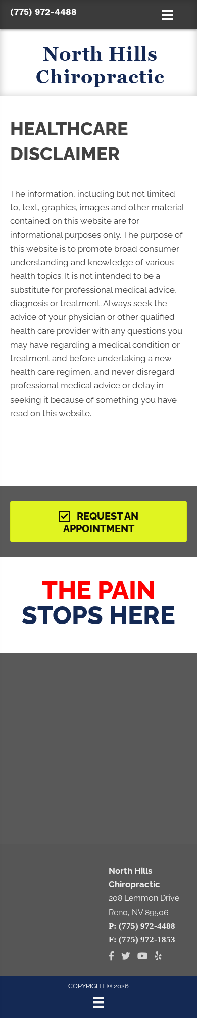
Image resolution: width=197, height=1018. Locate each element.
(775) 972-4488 (43, 12)
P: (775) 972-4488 (142, 926)
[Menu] (98, 1002)
